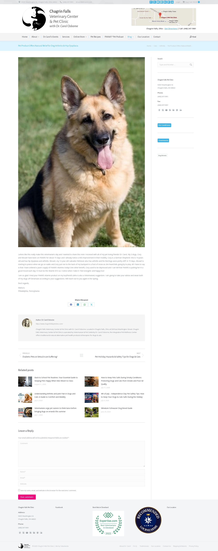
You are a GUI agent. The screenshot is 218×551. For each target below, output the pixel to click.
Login (178, 2)
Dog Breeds (162, 155)
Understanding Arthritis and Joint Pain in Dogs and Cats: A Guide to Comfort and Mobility (55, 395)
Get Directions (171, 28)
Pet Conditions (164, 125)
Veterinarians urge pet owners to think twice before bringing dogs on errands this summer (55, 410)
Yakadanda (64, 546)
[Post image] (25, 382)
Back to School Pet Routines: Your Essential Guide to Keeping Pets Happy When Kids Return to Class (56, 379)
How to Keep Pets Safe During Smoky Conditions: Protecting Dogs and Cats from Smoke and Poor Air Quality (122, 380)
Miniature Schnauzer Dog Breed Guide (116, 408)
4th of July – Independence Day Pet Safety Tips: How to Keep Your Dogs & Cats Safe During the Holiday (122, 395)
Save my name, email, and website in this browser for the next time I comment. (48, 490)
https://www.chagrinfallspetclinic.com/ (49, 324)
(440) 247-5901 (68, 2)
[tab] (164, 125)
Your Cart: (192, 2)
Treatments (163, 140)
